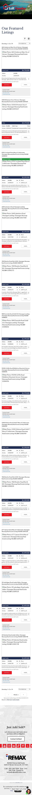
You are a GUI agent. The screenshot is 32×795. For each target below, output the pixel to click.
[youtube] (4, 746)
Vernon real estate (13, 700)
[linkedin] (14, 746)
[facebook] (23, 746)
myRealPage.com (18, 782)
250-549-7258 (6, 92)
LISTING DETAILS (7, 84)
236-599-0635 (6, 470)
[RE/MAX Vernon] (16, 757)
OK (18, 790)
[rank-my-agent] (27, 746)
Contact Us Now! (16, 739)
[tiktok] (18, 746)
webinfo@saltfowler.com (16, 772)
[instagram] (9, 746)
